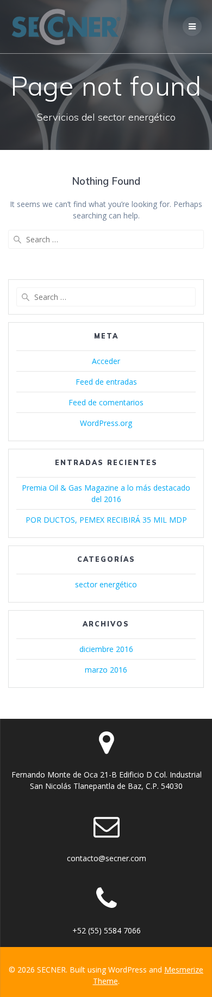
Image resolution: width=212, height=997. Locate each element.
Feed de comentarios (106, 402)
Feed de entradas (106, 382)
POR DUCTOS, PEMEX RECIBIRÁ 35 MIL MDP (106, 520)
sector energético (106, 584)
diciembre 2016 (106, 649)
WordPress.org (106, 423)
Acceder (106, 361)
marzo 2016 (106, 669)
